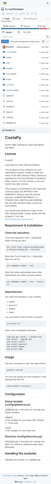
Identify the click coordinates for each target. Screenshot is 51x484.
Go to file (27, 32)
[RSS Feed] (3, 14)
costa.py (9, 101)
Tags (43, 26)
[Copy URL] (43, 41)
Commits (10, 26)
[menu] (47, 41)
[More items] (48, 18)
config (8, 57)
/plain (12, 90)
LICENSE (9, 117)
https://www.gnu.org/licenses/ (19, 219)
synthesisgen (16, 9)
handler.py (10, 106)
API (34, 482)
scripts (8, 79)
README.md (11, 123)
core (8, 63)
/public (11, 74)
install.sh (9, 112)
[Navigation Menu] (47, 3)
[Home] (4, 3)
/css (10, 85)
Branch (26, 26)
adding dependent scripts (27, 47)
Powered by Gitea (10, 475)
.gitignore (10, 96)
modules (9, 68)
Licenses (28, 482)
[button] (18, 32)
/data (11, 52)
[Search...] (47, 37)
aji (6, 9)
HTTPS (5, 41)
